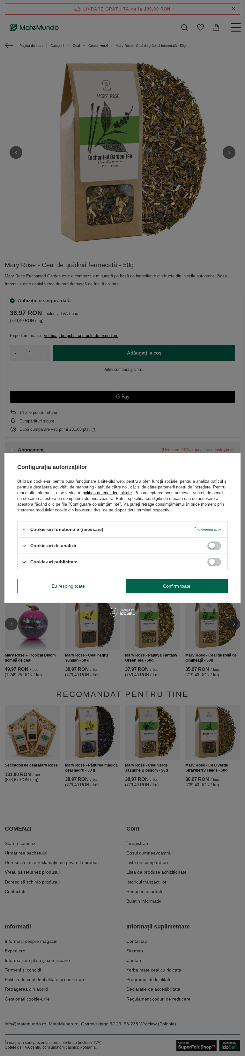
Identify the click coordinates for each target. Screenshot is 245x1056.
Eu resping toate (68, 586)
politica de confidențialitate (107, 492)
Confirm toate (176, 586)
